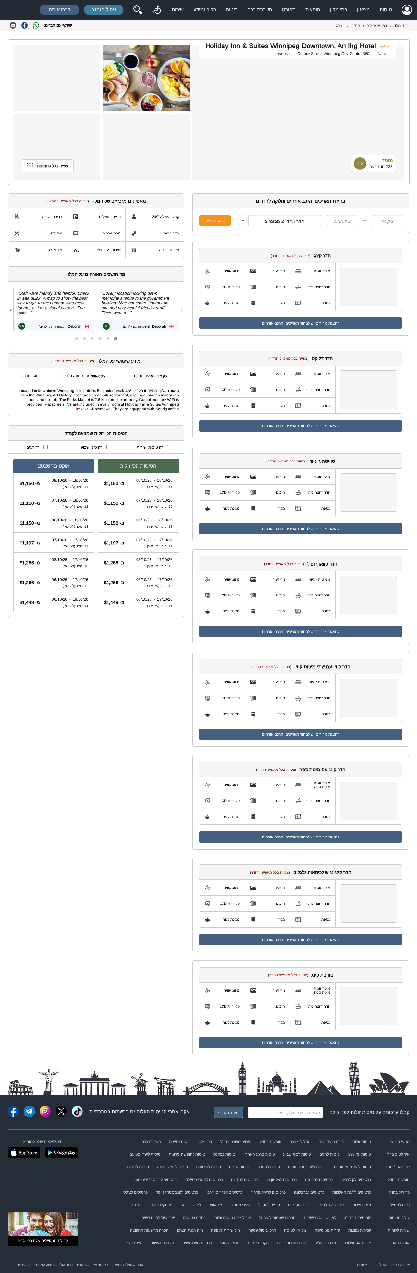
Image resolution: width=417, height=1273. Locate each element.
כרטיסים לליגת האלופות (351, 1192)
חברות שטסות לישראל (277, 1217)
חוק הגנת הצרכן (190, 1230)
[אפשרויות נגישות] (157, 10)
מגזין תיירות (361, 1205)
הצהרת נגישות (162, 1243)
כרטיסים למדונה (244, 1179)
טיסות (386, 9)
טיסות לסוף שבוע (297, 1154)
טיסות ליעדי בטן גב (145, 1154)
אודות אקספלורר (357, 1243)
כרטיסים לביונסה (319, 1179)
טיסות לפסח (239, 1167)
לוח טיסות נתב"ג (357, 1217)
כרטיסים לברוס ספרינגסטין (155, 1179)
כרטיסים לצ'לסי (135, 1192)
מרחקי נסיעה (161, 1205)
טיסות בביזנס (224, 1154)
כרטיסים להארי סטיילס (204, 1179)
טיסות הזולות (150, 1111)
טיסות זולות (362, 1112)
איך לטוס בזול (398, 1154)
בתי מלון (338, 9)
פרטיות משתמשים (197, 1243)
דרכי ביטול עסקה (262, 1230)
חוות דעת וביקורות (291, 1243)
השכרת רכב (260, 9)
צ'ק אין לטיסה (295, 1230)
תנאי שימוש (229, 1243)
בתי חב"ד (135, 1205)
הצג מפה (284, 54)
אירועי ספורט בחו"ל (236, 1141)
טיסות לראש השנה (172, 1167)
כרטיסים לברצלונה (309, 1192)
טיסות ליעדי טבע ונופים (307, 1167)
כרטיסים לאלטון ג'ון (281, 1179)
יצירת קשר (133, 1243)
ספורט (288, 9)
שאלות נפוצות (359, 1230)
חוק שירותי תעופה (225, 1230)
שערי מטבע (240, 1205)
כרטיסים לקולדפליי (356, 1179)
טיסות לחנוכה (268, 1167)
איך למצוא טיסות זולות (232, 1217)
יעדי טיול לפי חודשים (158, 1217)
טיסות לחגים (329, 1154)
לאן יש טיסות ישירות (320, 1217)
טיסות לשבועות (208, 1167)
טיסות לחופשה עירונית (187, 1154)
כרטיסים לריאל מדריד (268, 1192)
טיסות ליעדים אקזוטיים (352, 1167)
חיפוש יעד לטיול (331, 1205)
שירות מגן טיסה (327, 1230)
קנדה (355, 25)
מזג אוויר (216, 1205)
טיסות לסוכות (138, 1167)
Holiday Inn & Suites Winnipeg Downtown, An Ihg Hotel (290, 45)
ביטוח (232, 9)
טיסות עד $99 (359, 1154)
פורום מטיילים (299, 1205)
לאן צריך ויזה (190, 1205)
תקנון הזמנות (258, 1243)
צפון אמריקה (377, 25)
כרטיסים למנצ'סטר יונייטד (177, 1192)
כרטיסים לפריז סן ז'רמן (224, 1192)
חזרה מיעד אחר (331, 1141)
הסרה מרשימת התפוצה (149, 1230)
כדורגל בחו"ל (399, 1192)
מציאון (363, 9)
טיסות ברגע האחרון (259, 1154)
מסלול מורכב (300, 1141)
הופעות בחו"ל (270, 1141)
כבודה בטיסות (194, 1217)
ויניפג (340, 25)
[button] (116, 338)
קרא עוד (81, 409)
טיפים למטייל (269, 1205)
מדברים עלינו (325, 1243)
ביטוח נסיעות (180, 1141)
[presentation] (181, 310)
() (291, 256)
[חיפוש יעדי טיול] (137, 10)
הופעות (312, 9)
